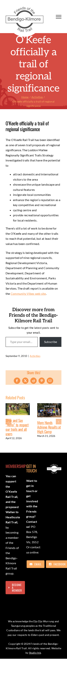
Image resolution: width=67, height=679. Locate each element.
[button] (8, 421)
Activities (35, 355)
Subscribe (50, 341)
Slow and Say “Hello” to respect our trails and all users (16, 427)
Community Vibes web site (28, 293)
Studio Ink (35, 652)
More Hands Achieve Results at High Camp (48, 427)
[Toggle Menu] (58, 16)
